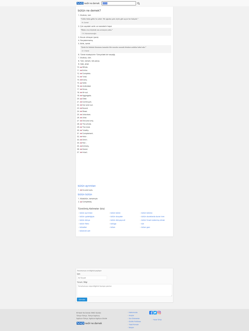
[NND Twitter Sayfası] (155, 314)
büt (142, 224)
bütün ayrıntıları (87, 185)
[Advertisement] (124, 168)
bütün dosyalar (116, 216)
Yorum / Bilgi (82, 282)
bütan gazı (145, 227)
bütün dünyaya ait (117, 220)
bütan (112, 227)
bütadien (83, 227)
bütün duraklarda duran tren (152, 216)
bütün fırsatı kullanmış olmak (153, 220)
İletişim (131, 327)
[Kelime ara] (138, 3)
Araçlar (131, 315)
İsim (78, 274)
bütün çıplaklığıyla (87, 216)
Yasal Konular (134, 324)
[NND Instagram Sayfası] (159, 314)
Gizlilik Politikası (135, 321)
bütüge (113, 224)
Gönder (82, 299)
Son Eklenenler (134, 318)
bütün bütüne (146, 213)
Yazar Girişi (157, 320)
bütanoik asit (85, 231)
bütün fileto (84, 224)
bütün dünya (85, 220)
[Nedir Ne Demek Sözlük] (88, 3)
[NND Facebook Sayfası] (151, 314)
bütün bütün (85, 194)
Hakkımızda (133, 312)
